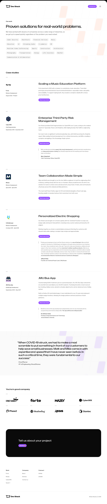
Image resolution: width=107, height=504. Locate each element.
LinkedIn (40, 476)
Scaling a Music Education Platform (61, 84)
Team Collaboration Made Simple (60, 176)
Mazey (7, 476)
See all (8, 482)
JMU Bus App (47, 278)
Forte (7, 473)
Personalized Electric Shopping (58, 216)
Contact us (25, 479)
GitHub (40, 473)
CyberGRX (8, 479)
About (23, 473)
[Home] (13, 6)
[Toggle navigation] (100, 6)
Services (24, 476)
